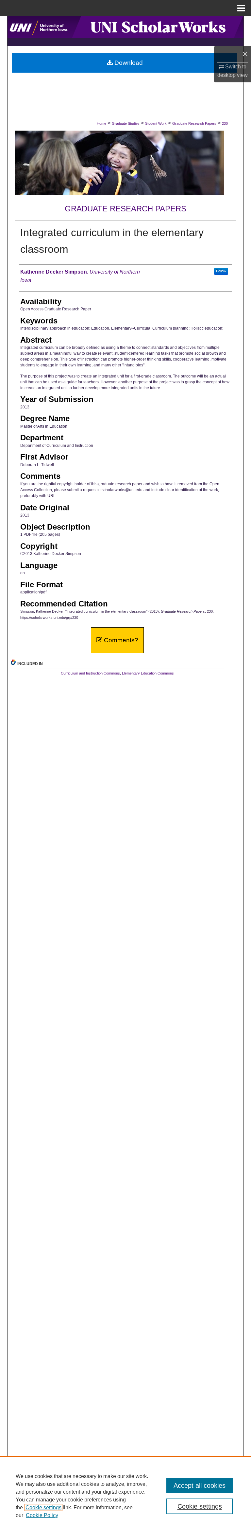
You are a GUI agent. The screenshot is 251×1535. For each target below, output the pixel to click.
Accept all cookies (200, 1485)
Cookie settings (43, 1507)
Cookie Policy (42, 1515)
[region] (125, 1495)
